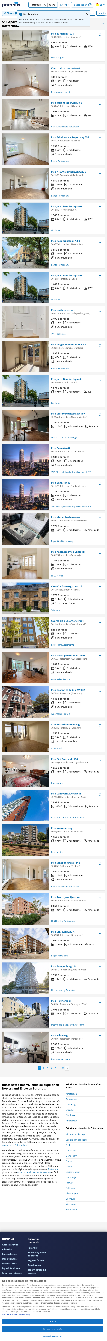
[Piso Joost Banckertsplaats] (25, 218)
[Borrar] (44, 4)
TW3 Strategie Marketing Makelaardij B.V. (71, 472)
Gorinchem (71, 1155)
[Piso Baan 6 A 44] (25, 460)
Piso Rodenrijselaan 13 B (65, 240)
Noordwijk (71, 1177)
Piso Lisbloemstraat (63, 310)
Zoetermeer (72, 1209)
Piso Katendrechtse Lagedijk (68, 551)
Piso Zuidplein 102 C (62, 33)
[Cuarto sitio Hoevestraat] (25, 80)
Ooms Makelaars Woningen (64, 437)
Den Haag (71, 1104)
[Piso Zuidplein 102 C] (25, 45)
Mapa (66, 4)
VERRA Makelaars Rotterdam (65, 126)
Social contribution (12, 1273)
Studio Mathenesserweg (65, 724)
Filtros (10, 13)
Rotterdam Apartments (62, 644)
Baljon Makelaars (59, 955)
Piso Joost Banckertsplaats (66, 206)
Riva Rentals (57, 783)
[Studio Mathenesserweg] (25, 736)
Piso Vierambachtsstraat (65, 517)
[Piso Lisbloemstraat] (25, 322)
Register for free (36, 1260)
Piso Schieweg (59, 1035)
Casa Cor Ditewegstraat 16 (66, 586)
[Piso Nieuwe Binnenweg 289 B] (25, 183)
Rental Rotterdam (60, 161)
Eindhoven (71, 1115)
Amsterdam (72, 1093)
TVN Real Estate (59, 333)
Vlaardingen (72, 1193)
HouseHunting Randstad (63, 990)
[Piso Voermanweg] (25, 840)
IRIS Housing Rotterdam (63, 921)
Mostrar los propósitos (52, 1336)
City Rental (56, 748)
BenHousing (57, 852)
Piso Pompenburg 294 (63, 966)
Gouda (69, 1161)
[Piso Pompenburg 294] (25, 978)
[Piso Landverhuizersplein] (25, 805)
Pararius (11, 4)
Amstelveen (71, 1120)
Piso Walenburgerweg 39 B (66, 102)
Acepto (53, 1321)
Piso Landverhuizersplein (66, 793)
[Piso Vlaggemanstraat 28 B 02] (25, 356)
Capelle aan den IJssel (76, 1139)
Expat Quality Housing (62, 541)
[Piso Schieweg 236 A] (25, 943)
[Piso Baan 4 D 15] (25, 494)
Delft (68, 1145)
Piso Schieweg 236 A (62, 931)
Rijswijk (69, 1182)
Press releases (9, 1254)
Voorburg (70, 1198)
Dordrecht (71, 1150)
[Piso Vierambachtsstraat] (25, 529)
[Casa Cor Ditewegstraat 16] (25, 598)
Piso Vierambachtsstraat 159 (68, 413)
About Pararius (10, 1244)
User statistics (9, 1263)
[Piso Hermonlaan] (25, 1012)
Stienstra (55, 610)
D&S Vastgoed (58, 57)
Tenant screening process (37, 1271)
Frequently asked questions (37, 1254)
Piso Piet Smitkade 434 (64, 759)
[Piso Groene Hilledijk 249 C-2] (25, 702)
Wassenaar (71, 1204)
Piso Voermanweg (61, 828)
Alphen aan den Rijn (75, 1134)
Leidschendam (73, 1172)
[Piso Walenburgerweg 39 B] (25, 114)
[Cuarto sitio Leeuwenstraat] (25, 632)
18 (63, 1068)
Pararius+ (33, 1247)
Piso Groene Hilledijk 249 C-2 (68, 690)
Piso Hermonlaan (61, 1000)
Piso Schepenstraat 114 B (66, 862)
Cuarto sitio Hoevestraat (65, 68)
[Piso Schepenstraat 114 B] (25, 874)
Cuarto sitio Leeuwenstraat (67, 620)
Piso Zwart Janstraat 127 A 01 (68, 655)
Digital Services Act (12, 1268)
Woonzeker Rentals (60, 679)
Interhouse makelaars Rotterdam (67, 817)
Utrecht (69, 1109)
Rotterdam (71, 1099)
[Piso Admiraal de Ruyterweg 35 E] (25, 149)
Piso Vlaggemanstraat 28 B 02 (68, 344)
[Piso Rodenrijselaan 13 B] (25, 252)
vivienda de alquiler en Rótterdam (34, 1172)
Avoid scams (34, 1265)
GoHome (55, 230)
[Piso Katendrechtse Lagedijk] (25, 563)
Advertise (7, 1249)
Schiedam (71, 1188)
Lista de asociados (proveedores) (16, 1314)
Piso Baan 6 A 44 (60, 448)
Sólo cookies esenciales (53, 1329)
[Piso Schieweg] (25, 1047)
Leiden (69, 1166)
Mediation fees (9, 1258)
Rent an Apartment (60, 92)
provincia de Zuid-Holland (14, 1145)
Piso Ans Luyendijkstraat (65, 897)
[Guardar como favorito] (100, 35)
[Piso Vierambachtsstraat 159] (25, 425)
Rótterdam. (53, 1169)
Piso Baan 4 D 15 (60, 482)
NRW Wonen (57, 575)
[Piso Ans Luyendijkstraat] (25, 909)
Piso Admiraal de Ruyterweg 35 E (70, 137)
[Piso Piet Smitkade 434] (25, 771)
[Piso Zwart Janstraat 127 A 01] (25, 667)
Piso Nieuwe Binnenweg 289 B (68, 171)
